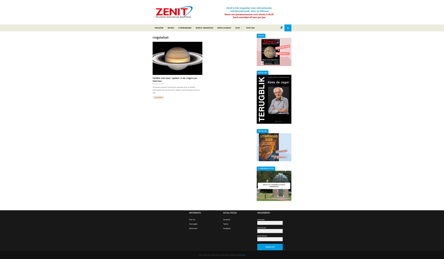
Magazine (159, 28)
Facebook (226, 220)
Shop (237, 28)
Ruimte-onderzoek (204, 28)
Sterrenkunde (184, 28)
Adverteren (193, 228)
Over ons (250, 28)
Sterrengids (193, 224)
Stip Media (242, 255)
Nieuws (171, 28)
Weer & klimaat (224, 28)
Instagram (226, 228)
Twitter (225, 224)
